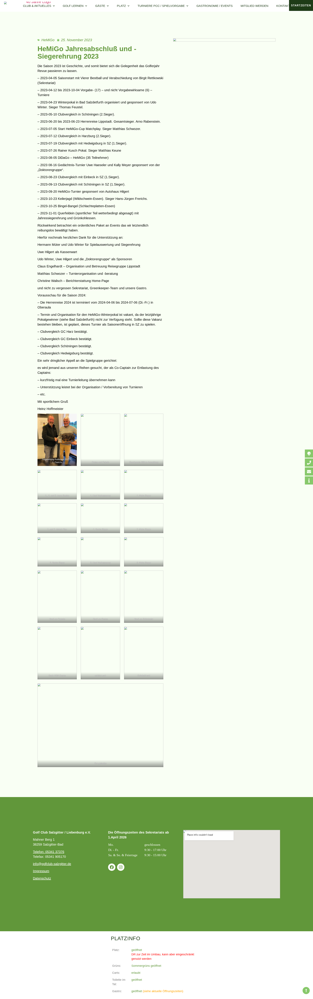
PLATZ (121, 5)
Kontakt (283, 5)
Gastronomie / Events (214, 5)
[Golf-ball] (309, 454)
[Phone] (309, 462)
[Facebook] (111, 867)
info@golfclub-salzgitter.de (52, 864)
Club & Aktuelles (37, 5)
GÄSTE (100, 5)
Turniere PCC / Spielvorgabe (161, 5)
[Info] (309, 480)
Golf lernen (73, 5)
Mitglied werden (254, 5)
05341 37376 (54, 852)
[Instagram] (120, 867)
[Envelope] (309, 471)
